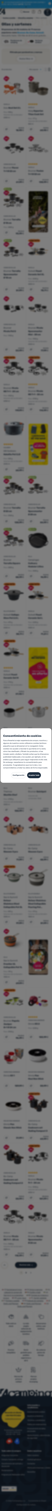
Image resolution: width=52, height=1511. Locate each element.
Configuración (18, 775)
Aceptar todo (34, 775)
